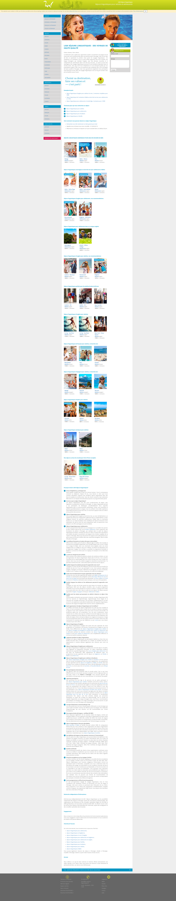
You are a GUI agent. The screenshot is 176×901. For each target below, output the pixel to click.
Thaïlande (75, 580)
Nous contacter (65, 888)
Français (47, 92)
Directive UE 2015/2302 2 (67, 893)
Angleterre (97, 654)
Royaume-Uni (102, 575)
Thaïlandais (48, 61)
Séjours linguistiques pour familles (75, 842)
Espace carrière (65, 886)
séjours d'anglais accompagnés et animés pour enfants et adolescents (87, 630)
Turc (46, 71)
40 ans (68, 685)
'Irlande (68, 576)
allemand (91, 591)
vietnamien (47, 77)
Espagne (104, 888)
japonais (47, 127)
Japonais (47, 52)
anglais (47, 130)
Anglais (47, 36)
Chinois (47, 49)
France (103, 890)
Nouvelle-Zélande (95, 666)
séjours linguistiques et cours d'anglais (77, 835)
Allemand (47, 65)
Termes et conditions (66, 879)
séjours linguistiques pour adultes (78, 681)
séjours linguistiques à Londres (92, 733)
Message (113, 59)
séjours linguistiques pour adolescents (77, 830)
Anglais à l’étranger (50, 19)
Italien (46, 42)
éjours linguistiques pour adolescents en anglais (79, 839)
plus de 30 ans (103, 683)
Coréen (46, 74)
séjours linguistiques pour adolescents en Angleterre (80, 837)
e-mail (96, 620)
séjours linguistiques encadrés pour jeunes (89, 689)
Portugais (47, 68)
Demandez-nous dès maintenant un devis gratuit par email (82, 124)
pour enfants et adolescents (82, 633)
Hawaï (74, 578)
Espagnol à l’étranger (50, 22)
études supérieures (90, 529)
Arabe (46, 46)
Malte (96, 575)
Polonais (47, 55)
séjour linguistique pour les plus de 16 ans (87, 693)
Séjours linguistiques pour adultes (75, 108)
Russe (46, 58)
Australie (94, 576)
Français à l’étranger (50, 25)
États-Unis (104, 886)
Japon (101, 578)
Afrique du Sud (102, 576)
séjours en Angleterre (86, 662)
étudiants (96, 659)
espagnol (47, 119)
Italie (103, 893)
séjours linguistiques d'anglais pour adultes (94, 629)
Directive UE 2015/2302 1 (67, 890)
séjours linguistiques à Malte (74, 849)
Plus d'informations (138, 11)
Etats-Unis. (76, 655)
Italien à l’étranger (50, 28)
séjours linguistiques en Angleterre (76, 833)
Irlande (104, 654)
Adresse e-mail (114, 53)
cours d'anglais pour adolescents (97, 651)
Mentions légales (65, 883)
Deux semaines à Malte (72, 725)
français (47, 112)
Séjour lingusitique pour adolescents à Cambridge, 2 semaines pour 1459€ (86, 101)
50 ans (73, 685)
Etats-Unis (69, 578)
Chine (96, 578)
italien (46, 115)
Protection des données (67, 881)
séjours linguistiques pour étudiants (76, 844)
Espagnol (47, 39)
